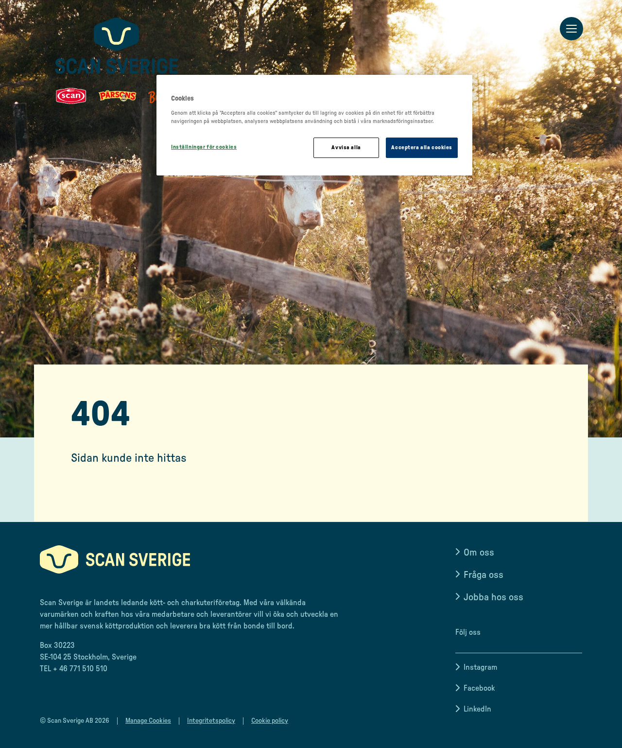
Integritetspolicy (211, 720)
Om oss (479, 552)
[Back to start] (117, 61)
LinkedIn (477, 709)
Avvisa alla (346, 147)
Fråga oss (483, 575)
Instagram (480, 667)
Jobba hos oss (493, 597)
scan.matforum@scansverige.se (93, 688)
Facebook (479, 688)
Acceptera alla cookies (421, 147)
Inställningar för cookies (204, 147)
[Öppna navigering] (571, 29)
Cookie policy (269, 720)
